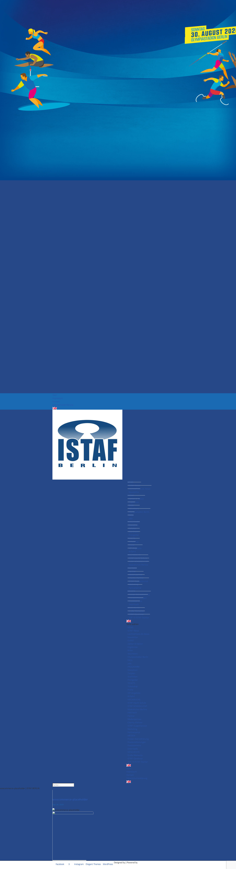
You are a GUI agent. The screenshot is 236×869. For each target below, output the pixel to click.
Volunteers (134, 508)
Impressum (57, 398)
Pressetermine (135, 601)
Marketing (133, 584)
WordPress (108, 864)
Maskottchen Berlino (138, 564)
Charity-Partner (136, 578)
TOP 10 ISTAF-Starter (139, 617)
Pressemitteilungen (138, 597)
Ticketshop (134, 541)
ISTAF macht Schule (138, 558)
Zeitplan (132, 528)
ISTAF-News (134, 485)
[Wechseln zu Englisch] (118, 408)
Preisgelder (134, 535)
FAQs (131, 515)
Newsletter (134, 492)
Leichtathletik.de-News (139, 488)
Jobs (130, 518)
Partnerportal (135, 587)
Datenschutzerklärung (62, 404)
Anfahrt (132, 551)
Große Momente (136, 611)
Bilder (131, 505)
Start (54, 395)
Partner (132, 571)
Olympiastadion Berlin (139, 511)
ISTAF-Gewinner (136, 614)
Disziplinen (134, 525)
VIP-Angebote (135, 548)
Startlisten (134, 531)
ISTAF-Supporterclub (138, 581)
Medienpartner (135, 574)
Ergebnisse (134, 502)
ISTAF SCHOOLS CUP (138, 561)
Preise (131, 545)
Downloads (134, 604)
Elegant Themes (93, 864)
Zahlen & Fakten (136, 498)
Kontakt (56, 401)
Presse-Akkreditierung (139, 594)
